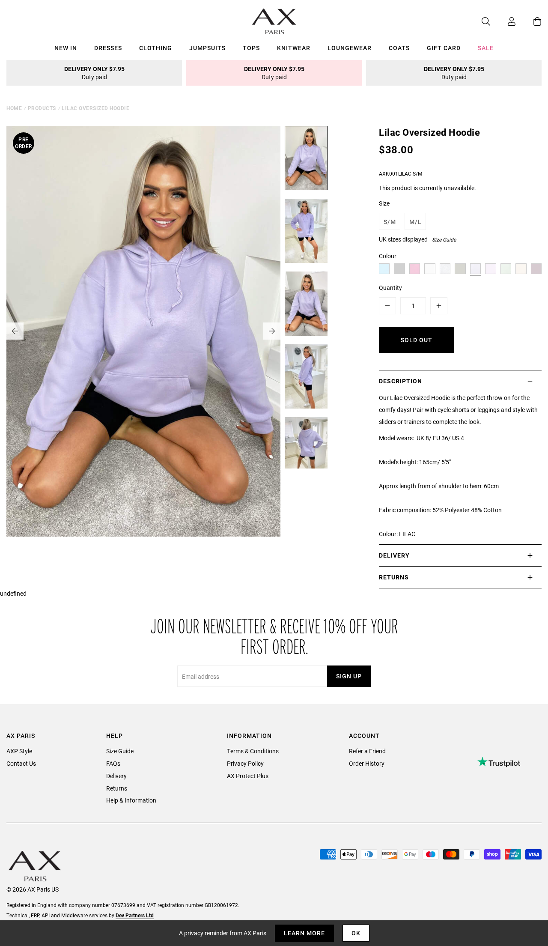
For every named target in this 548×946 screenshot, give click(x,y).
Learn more (304, 933)
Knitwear (293, 48)
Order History (366, 763)
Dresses (108, 48)
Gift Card (444, 48)
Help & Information (131, 800)
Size (384, 203)
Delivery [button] (394, 555)
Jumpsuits (207, 48)
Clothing (155, 48)
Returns (116, 788)
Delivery (116, 776)
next (271, 331)
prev (15, 331)
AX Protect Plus (247, 776)
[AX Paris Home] (274, 21)
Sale (486, 48)
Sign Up (349, 676)
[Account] (503, 21)
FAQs (113, 763)
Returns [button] (394, 577)
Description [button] (400, 381)
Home (14, 107)
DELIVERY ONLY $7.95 (94, 73)
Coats (399, 48)
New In (65, 48)
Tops (251, 48)
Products (42, 107)
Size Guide (444, 239)
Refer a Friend (367, 751)
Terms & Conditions (253, 751)
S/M (390, 222)
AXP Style (19, 751)
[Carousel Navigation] (143, 331)
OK (355, 933)
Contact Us (21, 763)
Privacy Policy (245, 763)
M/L (415, 222)
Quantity (390, 288)
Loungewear (350, 48)
